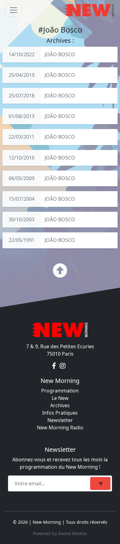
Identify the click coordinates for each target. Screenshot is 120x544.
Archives (60, 405)
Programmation (60, 390)
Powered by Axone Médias (60, 533)
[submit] (100, 483)
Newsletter (60, 420)
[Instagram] (63, 366)
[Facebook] (54, 366)
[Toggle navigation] (13, 10)
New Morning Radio (60, 427)
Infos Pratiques (60, 412)
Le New (60, 398)
